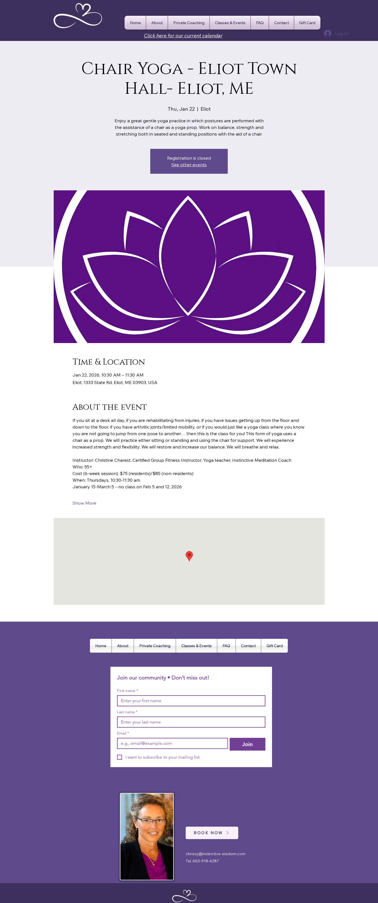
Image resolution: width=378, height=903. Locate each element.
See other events (189, 164)
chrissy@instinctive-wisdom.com (215, 853)
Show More (84, 503)
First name (127, 690)
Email (123, 733)
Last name (127, 712)
